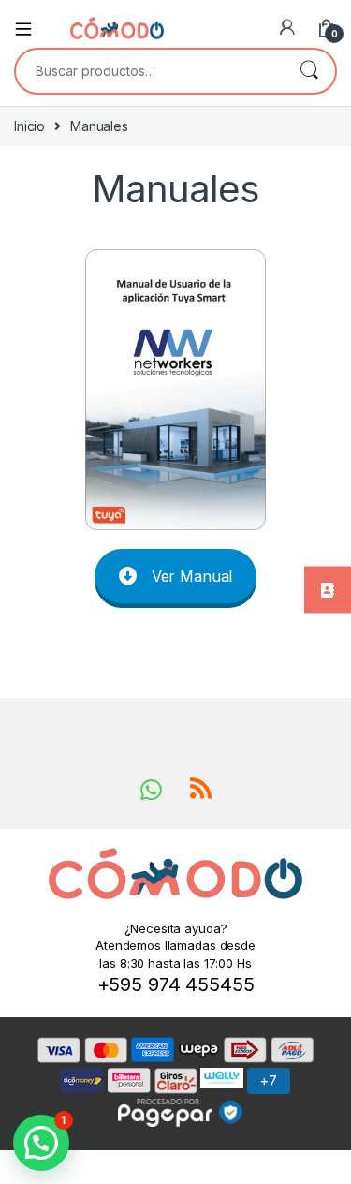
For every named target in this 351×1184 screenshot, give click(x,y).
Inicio (29, 126)
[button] (41, 1143)
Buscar (309, 71)
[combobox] (149, 71)
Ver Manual (192, 576)
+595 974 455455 (176, 984)
